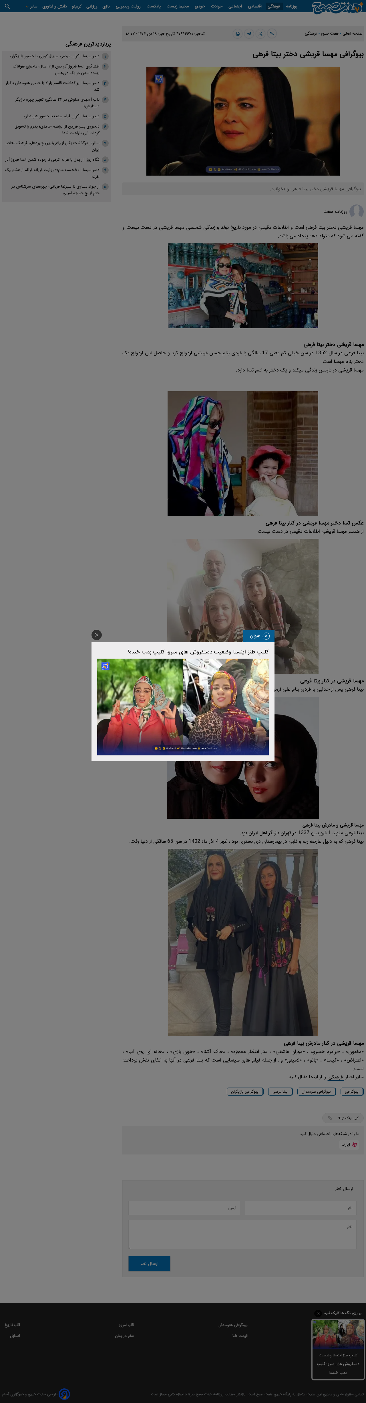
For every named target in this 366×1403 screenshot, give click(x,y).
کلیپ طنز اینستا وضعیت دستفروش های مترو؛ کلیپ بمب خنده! (198, 652)
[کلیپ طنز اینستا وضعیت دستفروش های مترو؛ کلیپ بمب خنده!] (183, 707)
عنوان (255, 635)
